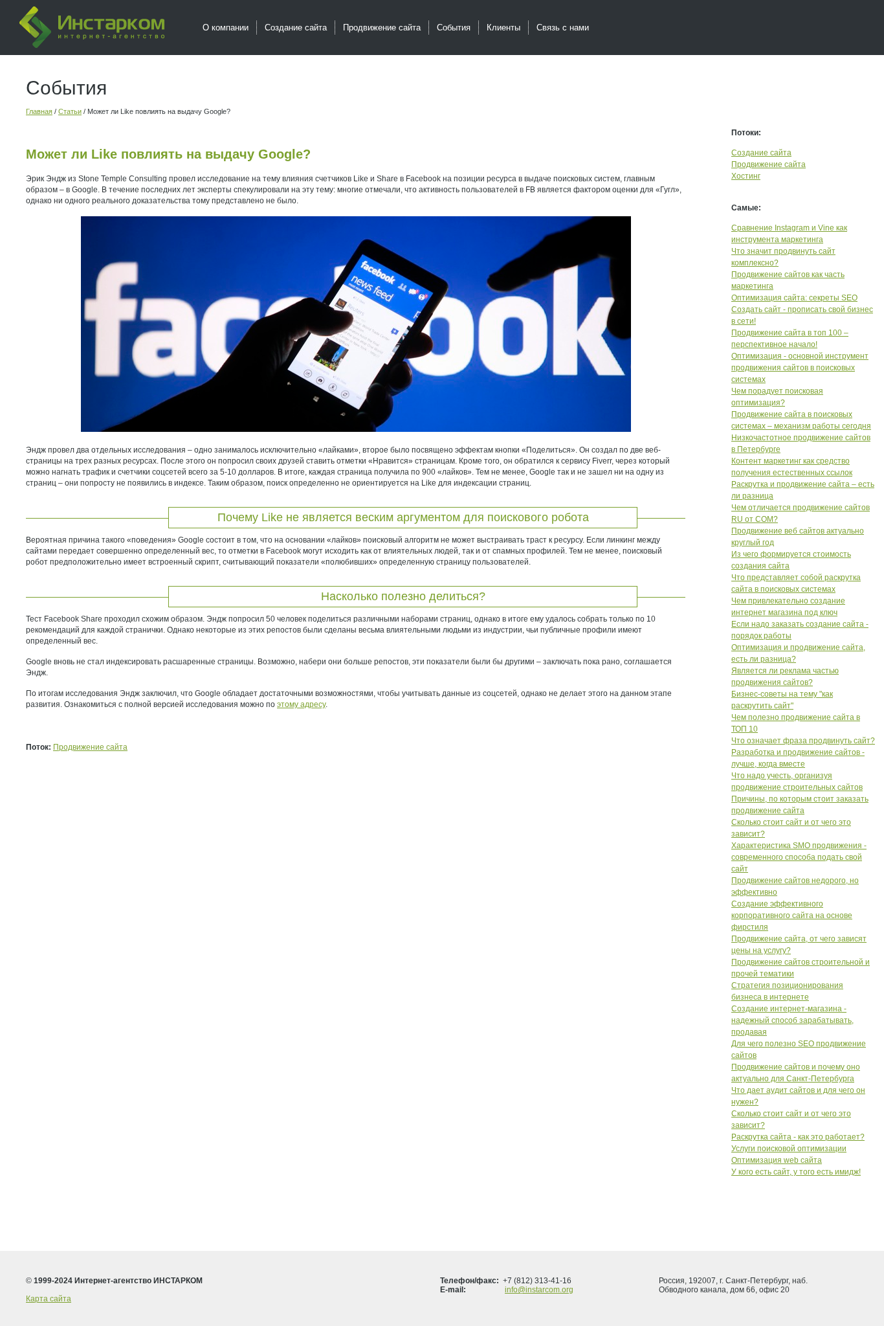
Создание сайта (761, 152)
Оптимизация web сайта (776, 1160)
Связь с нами (562, 27)
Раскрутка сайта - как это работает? (798, 1136)
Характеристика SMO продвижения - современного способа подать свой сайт (799, 857)
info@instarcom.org (539, 1289)
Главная (39, 111)
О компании (226, 27)
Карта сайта (48, 1298)
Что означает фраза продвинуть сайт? (803, 740)
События (453, 27)
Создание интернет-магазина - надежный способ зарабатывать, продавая (792, 1020)
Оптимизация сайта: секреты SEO (794, 297)
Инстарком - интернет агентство (91, 27)
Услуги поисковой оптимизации (788, 1148)
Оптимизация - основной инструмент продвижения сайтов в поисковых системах (799, 368)
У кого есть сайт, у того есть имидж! (796, 1171)
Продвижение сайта (90, 747)
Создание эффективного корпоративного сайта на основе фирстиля (791, 915)
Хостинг (745, 176)
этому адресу (301, 704)
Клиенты (503, 27)
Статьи (70, 111)
